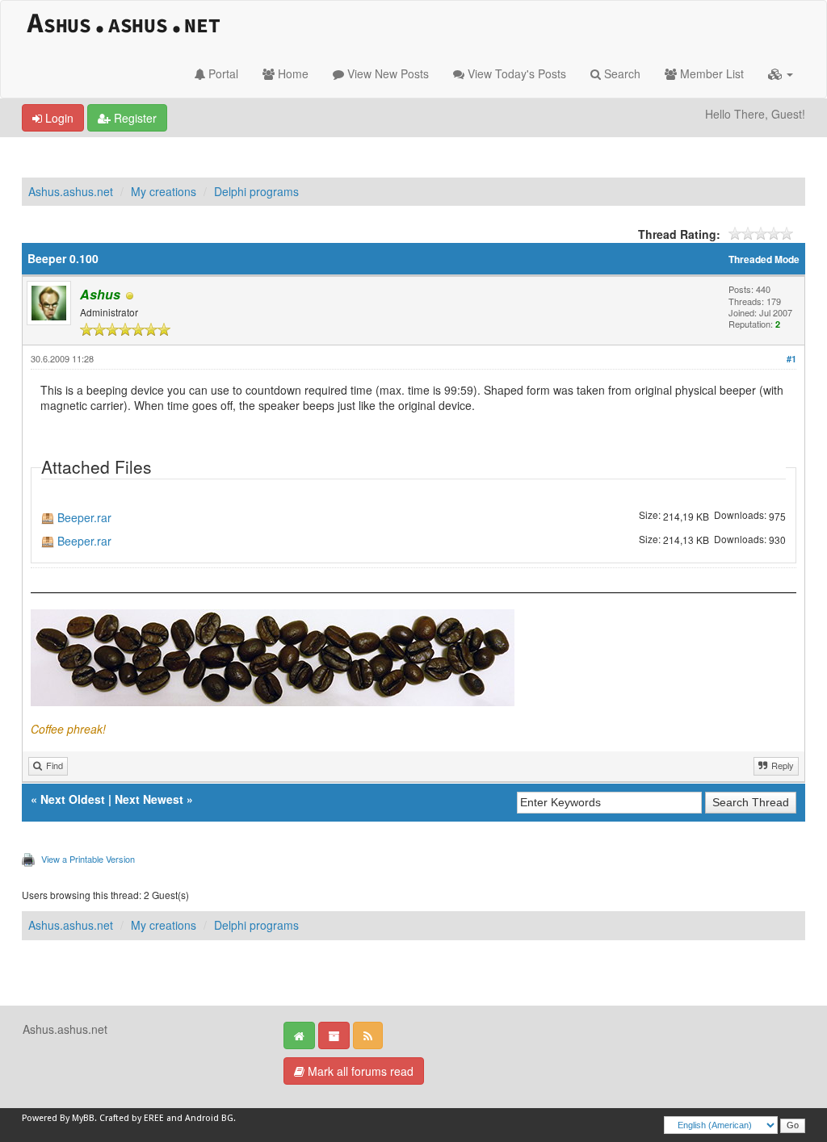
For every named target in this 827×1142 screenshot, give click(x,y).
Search (620, 73)
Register (134, 118)
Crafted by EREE (131, 1118)
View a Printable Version (88, 858)
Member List (710, 73)
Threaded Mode (764, 259)
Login (57, 118)
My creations (163, 191)
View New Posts (386, 73)
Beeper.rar (84, 517)
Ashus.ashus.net (70, 191)
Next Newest (149, 799)
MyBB (83, 1118)
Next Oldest (72, 799)
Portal (221, 73)
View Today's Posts (515, 73)
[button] (780, 73)
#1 (791, 359)
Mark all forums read (359, 1071)
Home (292, 73)
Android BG (209, 1118)
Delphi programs (256, 191)
